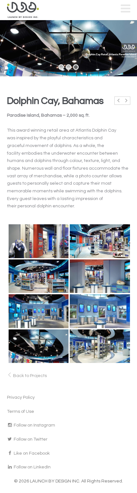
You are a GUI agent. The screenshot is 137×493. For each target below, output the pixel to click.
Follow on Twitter (30, 439)
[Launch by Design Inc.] (25, 10)
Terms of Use (20, 411)
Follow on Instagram (34, 425)
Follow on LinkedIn (32, 467)
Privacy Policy (21, 397)
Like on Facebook (31, 453)
